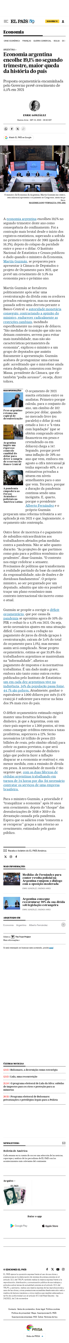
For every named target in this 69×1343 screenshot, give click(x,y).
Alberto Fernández (39, 506)
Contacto (12, 1309)
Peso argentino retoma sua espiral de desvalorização (13, 414)
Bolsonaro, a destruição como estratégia (34, 1069)
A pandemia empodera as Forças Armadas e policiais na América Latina (13, 495)
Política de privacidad (21, 1313)
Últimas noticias (13, 1063)
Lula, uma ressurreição (23, 1076)
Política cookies (53, 1309)
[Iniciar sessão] (63, 21)
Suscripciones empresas (22, 1317)
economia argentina (22, 219)
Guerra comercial (42, 41)
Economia (13, 32)
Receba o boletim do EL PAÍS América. (27, 850)
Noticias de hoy (50, 1317)
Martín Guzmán (15, 261)
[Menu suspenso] (6, 21)
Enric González (34, 115)
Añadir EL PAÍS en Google (20, 137)
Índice (40, 1317)
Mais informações (11, 940)
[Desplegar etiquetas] (63, 924)
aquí (51, 947)
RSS (35, 1317)
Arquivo (8, 1181)
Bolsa (57, 41)
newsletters (11, 1143)
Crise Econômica (12, 41)
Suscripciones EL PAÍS (46, 1313)
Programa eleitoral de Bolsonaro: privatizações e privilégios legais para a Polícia (30, 1098)
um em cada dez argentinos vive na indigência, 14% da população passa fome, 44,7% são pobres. (34, 686)
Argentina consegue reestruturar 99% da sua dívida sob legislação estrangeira (43, 902)
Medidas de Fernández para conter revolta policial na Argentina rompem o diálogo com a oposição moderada (42, 880)
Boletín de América (15, 1151)
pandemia (10, 618)
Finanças (26, 41)
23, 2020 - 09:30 (41, 120)
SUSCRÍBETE (52, 21)
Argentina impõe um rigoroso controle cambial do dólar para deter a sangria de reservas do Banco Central (12, 454)
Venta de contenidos (26, 1309)
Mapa (33, 1313)
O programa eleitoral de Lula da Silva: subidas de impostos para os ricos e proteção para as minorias (33, 1086)
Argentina (9, 50)
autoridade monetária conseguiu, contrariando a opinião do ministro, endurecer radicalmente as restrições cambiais (32, 315)
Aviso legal (40, 1309)
